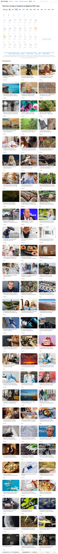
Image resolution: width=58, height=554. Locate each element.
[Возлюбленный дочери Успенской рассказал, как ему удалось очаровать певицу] (29, 307)
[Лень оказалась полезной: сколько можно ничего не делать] (29, 162)
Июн (31, 9)
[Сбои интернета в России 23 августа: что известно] (10, 506)
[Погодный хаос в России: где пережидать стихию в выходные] (47, 506)
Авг (38, 9)
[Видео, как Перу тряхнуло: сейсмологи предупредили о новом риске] (10, 434)
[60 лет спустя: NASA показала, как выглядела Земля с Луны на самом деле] (10, 524)
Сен (42, 9)
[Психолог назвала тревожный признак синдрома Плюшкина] (29, 343)
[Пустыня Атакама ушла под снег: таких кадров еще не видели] (47, 307)
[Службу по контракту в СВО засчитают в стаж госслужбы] (47, 271)
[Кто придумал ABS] (10, 542)
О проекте (15, 553)
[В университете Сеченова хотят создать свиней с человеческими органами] (29, 199)
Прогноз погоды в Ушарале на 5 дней (28, 52)
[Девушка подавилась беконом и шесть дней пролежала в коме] (47, 235)
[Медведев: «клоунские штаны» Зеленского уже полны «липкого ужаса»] (10, 289)
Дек (53, 9)
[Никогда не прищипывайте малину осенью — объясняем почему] (47, 108)
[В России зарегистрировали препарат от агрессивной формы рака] (10, 379)
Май (27, 9)
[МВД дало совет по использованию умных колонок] (47, 253)
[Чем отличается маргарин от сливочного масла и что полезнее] (29, 488)
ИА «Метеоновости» (53, 553)
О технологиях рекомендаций (34, 553)
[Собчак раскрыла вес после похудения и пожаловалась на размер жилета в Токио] (10, 452)
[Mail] (1, 1)
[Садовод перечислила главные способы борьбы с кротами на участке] (29, 524)
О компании (5, 553)
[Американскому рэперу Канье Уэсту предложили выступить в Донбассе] (29, 361)
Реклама (9, 553)
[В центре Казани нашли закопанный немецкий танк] (47, 126)
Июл (34, 9)
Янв (13, 9)
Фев (16, 9)
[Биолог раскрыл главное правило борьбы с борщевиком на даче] (10, 488)
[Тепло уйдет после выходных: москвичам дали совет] (10, 235)
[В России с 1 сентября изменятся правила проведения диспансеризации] (29, 271)
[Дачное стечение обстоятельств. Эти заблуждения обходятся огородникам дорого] (47, 144)
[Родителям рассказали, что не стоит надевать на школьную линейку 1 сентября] (10, 253)
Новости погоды (29, 53)
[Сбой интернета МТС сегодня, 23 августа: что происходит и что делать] (10, 343)
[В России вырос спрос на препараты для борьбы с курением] (29, 181)
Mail (1, 553)
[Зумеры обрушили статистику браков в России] (10, 271)
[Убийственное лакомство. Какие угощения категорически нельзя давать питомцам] (29, 144)
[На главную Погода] (5, 1)
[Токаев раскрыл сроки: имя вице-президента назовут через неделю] (47, 434)
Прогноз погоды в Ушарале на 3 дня (11, 52)
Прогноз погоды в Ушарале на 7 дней (46, 52)
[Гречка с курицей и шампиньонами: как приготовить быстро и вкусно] (10, 470)
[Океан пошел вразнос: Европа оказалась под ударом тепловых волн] (10, 90)
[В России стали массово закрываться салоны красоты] (10, 144)
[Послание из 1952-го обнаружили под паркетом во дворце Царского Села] (47, 90)
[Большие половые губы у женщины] (10, 72)
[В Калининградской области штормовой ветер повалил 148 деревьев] (10, 307)
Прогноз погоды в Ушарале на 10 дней (16, 53)
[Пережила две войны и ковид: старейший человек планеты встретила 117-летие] (29, 90)
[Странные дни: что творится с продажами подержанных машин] (47, 289)
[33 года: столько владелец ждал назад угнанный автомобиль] (47, 325)
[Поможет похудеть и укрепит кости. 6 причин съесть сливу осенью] (29, 108)
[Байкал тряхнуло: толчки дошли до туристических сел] (29, 397)
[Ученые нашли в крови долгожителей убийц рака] (29, 325)
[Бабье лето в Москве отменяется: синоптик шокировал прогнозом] (10, 108)
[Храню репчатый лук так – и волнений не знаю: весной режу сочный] (47, 199)
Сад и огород (38, 53)
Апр (24, 9)
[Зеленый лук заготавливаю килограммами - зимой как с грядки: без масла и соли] (29, 452)
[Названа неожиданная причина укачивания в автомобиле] (47, 542)
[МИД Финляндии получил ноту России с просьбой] (10, 325)
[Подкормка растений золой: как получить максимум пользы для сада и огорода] (47, 470)
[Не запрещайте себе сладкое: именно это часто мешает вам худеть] (47, 343)
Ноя (49, 9)
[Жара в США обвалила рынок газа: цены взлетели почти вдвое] (47, 452)
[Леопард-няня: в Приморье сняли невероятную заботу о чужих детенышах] (29, 126)
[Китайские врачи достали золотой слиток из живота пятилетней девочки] (29, 379)
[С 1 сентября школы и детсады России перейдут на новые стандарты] (47, 72)
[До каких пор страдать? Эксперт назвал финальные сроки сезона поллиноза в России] (47, 217)
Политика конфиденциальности (23, 553)
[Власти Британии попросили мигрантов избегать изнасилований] (10, 126)
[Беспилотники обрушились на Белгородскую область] (47, 524)
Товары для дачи (45, 53)
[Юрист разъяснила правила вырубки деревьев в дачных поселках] (10, 415)
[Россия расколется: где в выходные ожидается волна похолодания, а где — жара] (29, 72)
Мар (20, 9)
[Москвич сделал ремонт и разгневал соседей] (10, 361)
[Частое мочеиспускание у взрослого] (29, 235)
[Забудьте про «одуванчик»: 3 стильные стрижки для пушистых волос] (29, 542)
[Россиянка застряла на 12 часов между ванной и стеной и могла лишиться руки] (47, 361)
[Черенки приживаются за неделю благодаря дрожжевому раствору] (47, 181)
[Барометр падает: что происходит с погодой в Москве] (47, 397)
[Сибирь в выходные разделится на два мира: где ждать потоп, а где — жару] (29, 434)
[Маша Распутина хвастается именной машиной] (10, 162)
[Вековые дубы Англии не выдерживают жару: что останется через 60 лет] (29, 506)
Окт (45, 9)
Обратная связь (42, 553)
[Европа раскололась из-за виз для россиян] (29, 470)
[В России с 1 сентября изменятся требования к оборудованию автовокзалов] (10, 397)
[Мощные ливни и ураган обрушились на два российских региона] (10, 217)
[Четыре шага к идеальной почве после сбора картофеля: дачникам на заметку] (47, 162)
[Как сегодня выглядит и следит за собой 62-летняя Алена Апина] (47, 379)
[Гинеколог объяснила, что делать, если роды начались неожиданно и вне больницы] (29, 415)
